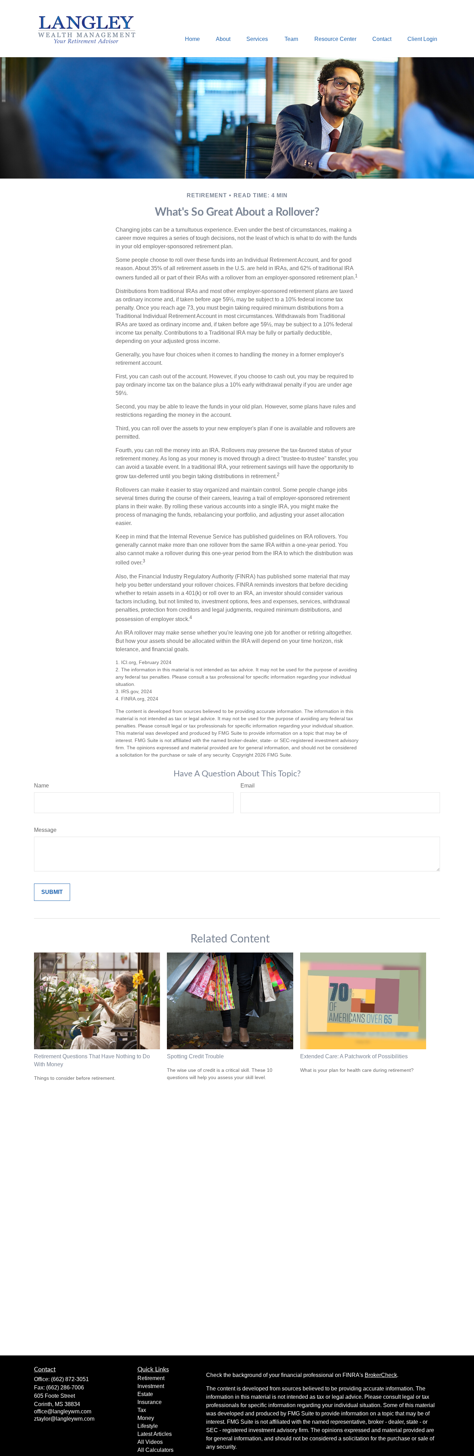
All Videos (150, 1442)
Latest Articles (154, 1434)
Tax (141, 1410)
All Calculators (155, 1450)
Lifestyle (147, 1426)
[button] (192, 39)
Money (145, 1418)
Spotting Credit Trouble (195, 1056)
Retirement (150, 1378)
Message (45, 830)
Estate (145, 1394)
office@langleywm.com (62, 1411)
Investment (150, 1386)
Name (41, 786)
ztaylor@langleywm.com (64, 1419)
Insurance (149, 1402)
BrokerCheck (381, 1375)
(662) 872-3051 (70, 1379)
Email (247, 786)
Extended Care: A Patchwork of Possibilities (354, 1056)
